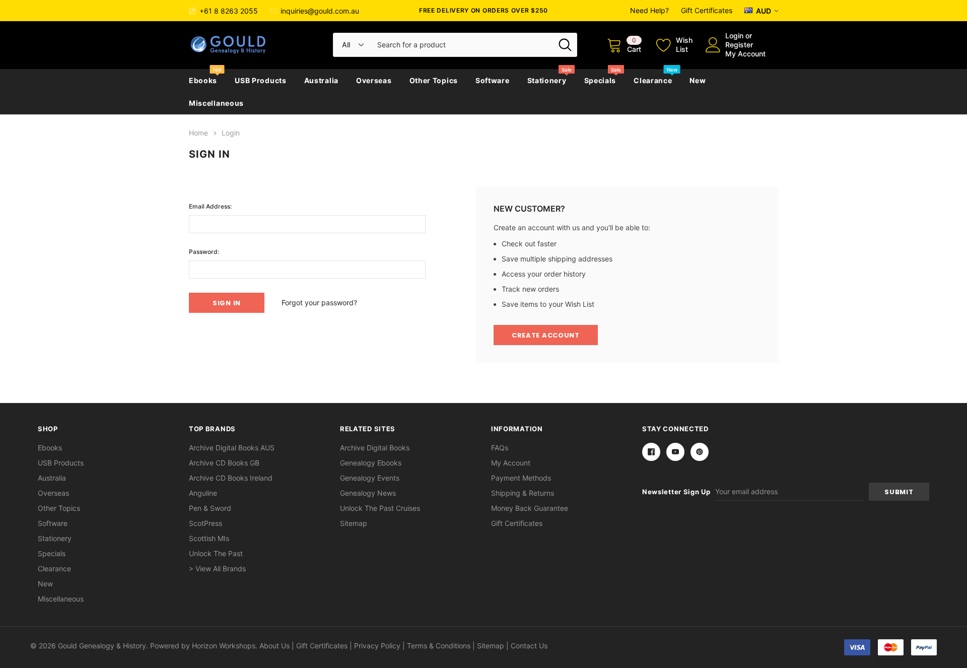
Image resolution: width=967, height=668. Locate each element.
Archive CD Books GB (224, 462)
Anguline (203, 493)
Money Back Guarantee (529, 508)
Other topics (433, 80)
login (734, 35)
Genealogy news (368, 493)
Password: (204, 251)
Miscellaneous (216, 103)
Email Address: (210, 206)
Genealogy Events (369, 478)
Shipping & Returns (522, 493)
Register (739, 44)
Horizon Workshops (223, 645)
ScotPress (205, 523)
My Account (745, 53)
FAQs (499, 447)
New (697, 80)
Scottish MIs (209, 538)
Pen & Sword (210, 508)
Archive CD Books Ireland (230, 478)
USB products (260, 80)
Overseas (374, 80)
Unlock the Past (216, 553)
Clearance (653, 80)
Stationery (547, 80)
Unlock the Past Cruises (380, 508)
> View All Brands (217, 568)
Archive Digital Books (374, 447)
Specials (600, 80)
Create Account (546, 335)
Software (492, 80)
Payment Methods (521, 478)
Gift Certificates (706, 10)
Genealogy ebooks (370, 462)
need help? (649, 10)
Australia (321, 80)
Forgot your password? (319, 302)
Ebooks (203, 80)
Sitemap (353, 523)
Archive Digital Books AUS (231, 447)
